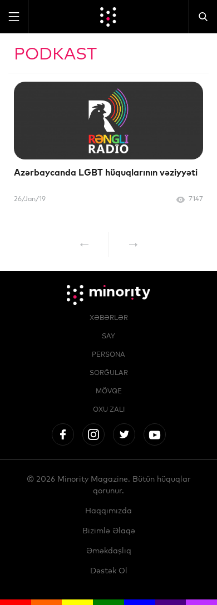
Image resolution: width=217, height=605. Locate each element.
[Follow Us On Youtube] (155, 434)
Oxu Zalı (109, 410)
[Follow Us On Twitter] (124, 434)
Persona (108, 355)
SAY (108, 336)
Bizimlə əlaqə (108, 531)
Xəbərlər (109, 318)
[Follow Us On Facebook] (63, 434)
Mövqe (109, 391)
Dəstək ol (108, 571)
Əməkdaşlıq (108, 551)
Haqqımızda (108, 511)
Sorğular (109, 373)
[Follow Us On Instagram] (93, 434)
